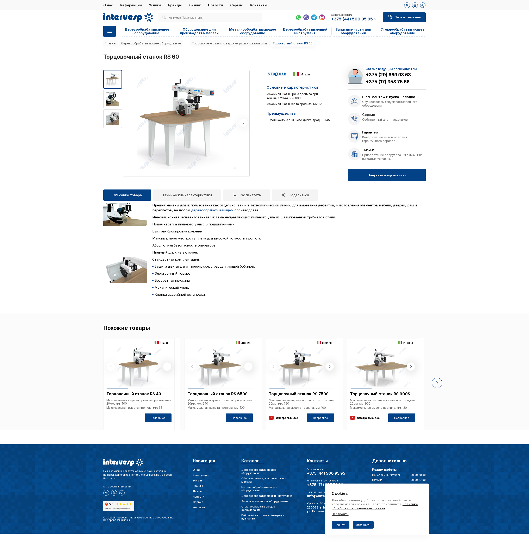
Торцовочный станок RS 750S (299, 394)
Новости (215, 5)
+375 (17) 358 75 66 (388, 81)
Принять (340, 525)
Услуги (155, 5)
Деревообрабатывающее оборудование (146, 31)
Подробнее (158, 417)
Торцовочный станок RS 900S (380, 394)
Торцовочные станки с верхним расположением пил (230, 43)
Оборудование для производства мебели (199, 31)
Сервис (236, 5)
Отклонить (363, 525)
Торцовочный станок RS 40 (133, 394)
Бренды (175, 5)
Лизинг (195, 5)
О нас (108, 5)
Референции (131, 5)
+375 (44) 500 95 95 (326, 473)
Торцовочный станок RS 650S (218, 394)
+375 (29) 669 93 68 (388, 74)
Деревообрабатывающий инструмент (304, 31)
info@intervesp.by (324, 496)
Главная (111, 43)
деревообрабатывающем (212, 210)
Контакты (258, 5)
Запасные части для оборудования (353, 31)
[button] (243, 123)
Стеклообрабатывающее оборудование (402, 31)
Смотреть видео (287, 417)
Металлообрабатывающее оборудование (252, 31)
